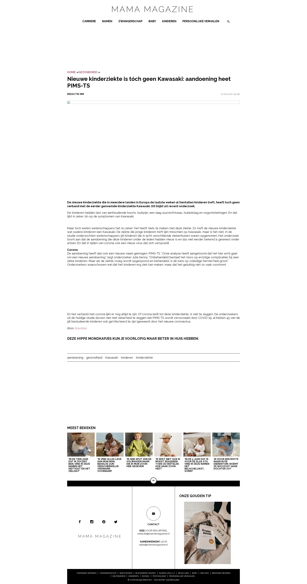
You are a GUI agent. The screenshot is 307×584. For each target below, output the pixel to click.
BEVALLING (183, 573)
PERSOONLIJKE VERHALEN (200, 21)
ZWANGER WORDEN (86, 573)
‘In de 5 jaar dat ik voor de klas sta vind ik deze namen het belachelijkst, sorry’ (197, 465)
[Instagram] (91, 521)
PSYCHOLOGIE (159, 576)
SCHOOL (146, 576)
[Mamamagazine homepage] (153, 15)
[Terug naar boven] (153, 480)
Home (71, 72)
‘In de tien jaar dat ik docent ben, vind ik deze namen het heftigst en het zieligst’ (79, 465)
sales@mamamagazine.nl (153, 544)
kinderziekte (144, 357)
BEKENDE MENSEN (221, 573)
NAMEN (107, 21)
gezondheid (94, 357)
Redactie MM (75, 94)
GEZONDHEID (87, 72)
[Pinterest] (103, 521)
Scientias (81, 328)
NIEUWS (204, 573)
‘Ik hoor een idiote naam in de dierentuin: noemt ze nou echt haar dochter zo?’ (226, 464)
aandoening (75, 357)
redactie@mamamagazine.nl (153, 533)
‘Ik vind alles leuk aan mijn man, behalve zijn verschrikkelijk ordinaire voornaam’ (109, 465)
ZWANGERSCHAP (130, 21)
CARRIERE (89, 21)
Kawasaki (111, 357)
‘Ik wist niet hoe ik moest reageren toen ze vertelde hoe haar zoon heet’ (167, 464)
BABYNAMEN (126, 573)
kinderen (127, 357)
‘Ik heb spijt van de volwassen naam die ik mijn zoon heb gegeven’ (138, 463)
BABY (152, 21)
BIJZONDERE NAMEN (145, 573)
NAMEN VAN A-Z (167, 573)
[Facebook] (79, 521)
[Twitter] (115, 521)
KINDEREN (169, 21)
